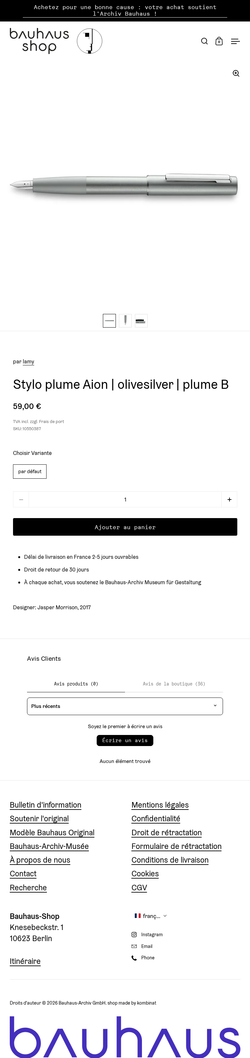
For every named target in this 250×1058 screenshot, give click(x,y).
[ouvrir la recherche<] (204, 40)
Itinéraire (25, 961)
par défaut (29, 471)
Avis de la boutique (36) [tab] (174, 684)
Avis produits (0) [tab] (76, 684)
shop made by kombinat (131, 1003)
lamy (28, 361)
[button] (229, 499)
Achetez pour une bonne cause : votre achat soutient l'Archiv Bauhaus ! (125, 10)
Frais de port (51, 421)
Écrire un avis (125, 740)
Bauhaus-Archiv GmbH (82, 1003)
